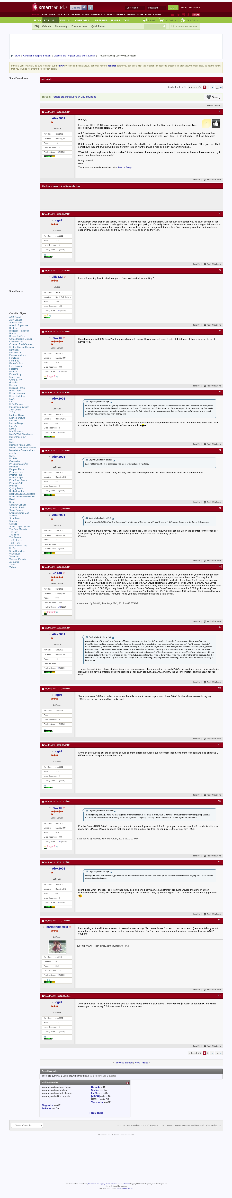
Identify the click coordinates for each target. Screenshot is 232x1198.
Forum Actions (79, 26)
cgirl (58, 220)
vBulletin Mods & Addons (120, 1184)
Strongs (13, 524)
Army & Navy (16, 322)
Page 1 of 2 (196, 87)
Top (126, 20)
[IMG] (94, 1093)
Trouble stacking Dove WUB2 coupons (73, 96)
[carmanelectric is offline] (57, 947)
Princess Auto (16, 483)
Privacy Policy (211, 1126)
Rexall (12, 499)
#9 (220, 627)
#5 (220, 392)
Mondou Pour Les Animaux (22, 447)
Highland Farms (17, 388)
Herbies (13, 385)
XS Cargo (14, 562)
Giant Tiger (14, 377)
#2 (220, 214)
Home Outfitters (17, 396)
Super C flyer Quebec (20, 526)
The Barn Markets (18, 529)
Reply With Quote (214, 180)
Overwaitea (14, 461)
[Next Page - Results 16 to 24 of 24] (212, 87)
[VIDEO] (95, 1096)
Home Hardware (17, 393)
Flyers (86, 15)
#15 (219, 996)
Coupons (76, 15)
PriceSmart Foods (18, 480)
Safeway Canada (17, 504)
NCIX (12, 456)
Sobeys (13, 515)
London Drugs (125, 167)
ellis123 (57, 276)
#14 (219, 920)
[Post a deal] (196, 14)
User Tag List (46, 79)
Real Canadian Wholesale (21, 496)
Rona (11, 502)
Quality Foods (16, 488)
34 (59, 310)
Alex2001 (58, 118)
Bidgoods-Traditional (19, 330)
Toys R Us (14, 543)
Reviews (131, 15)
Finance (121, 15)
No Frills (13, 458)
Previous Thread (124, 1062)
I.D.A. (12, 399)
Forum (50, 20)
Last (217, 88)
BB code (95, 1087)
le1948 (57, 337)
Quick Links (97, 26)
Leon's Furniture (17, 418)
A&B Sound (15, 317)
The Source (15, 537)
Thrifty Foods (15, 540)
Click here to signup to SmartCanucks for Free (61, 186)
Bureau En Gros (17, 336)
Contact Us (120, 1126)
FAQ (36, 26)
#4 (220, 331)
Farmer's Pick (16, 363)
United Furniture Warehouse (17, 552)
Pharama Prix (16, 472)
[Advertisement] (104, 199)
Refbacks (46, 1108)
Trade (192, 20)
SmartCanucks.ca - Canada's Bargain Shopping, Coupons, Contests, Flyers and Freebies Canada (165, 1126)
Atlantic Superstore (18, 325)
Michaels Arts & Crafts (20, 445)
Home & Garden (153, 15)
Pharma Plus (15, 475)
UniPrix (12, 548)
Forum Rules (96, 1113)
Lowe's (12, 428)
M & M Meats (16, 431)
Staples (13, 521)
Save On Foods (17, 507)
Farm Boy (14, 360)
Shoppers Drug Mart (19, 513)
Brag (151, 20)
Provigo (13, 485)
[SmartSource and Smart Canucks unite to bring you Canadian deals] (23, 298)
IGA (11, 401)
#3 (220, 270)
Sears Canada (16, 510)
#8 (220, 567)
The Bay (13, 532)
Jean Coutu (15, 409)
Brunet (12, 333)
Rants (140, 15)
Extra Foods (15, 352)
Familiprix (14, 358)
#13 (219, 862)
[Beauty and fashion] (178, 14)
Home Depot (15, 390)
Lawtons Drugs (16, 415)
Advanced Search (186, 26)
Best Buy (14, 328)
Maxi (11, 439)
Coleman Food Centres (20, 344)
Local (170, 20)
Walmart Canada (17, 559)
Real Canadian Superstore (22, 494)
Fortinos (13, 371)
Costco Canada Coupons (21, 347)
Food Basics (15, 366)
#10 (219, 688)
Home (44, 15)
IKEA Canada (16, 404)
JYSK (12, 412)
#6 (220, 450)
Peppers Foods (16, 469)
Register (194, 7)
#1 (220, 112)
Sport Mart (14, 518)
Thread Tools (213, 106)
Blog (37, 20)
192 (59, 371)
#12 (219, 801)
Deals (52, 15)
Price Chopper (16, 477)
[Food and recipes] (183, 14)
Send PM (196, 180)
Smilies (95, 1090)
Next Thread (141, 1062)
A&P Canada (15, 320)
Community (61, 26)
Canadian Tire (16, 341)
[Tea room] (172, 14)
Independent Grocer (19, 407)
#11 (219, 745)
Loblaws (13, 420)
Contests (109, 15)
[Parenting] (188, 14)
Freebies (97, 15)
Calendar (47, 26)
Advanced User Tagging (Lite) (99, 1184)
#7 (220, 508)
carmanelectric (57, 927)
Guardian (13, 382)
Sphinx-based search (124, 1188)
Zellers (12, 567)
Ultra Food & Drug (18, 545)
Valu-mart (14, 556)
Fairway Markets (17, 355)
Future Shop (15, 374)
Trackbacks (97, 1102)
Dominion (14, 350)
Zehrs (12, 564)
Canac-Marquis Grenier (20, 339)
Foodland (13, 369)
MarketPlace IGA (17, 437)
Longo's (13, 426)
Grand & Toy (15, 379)
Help (184, 7)
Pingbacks (47, 1105)
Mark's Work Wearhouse (21, 434)
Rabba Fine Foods (18, 491)
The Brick (14, 534)
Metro (12, 442)
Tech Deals (63, 15)
